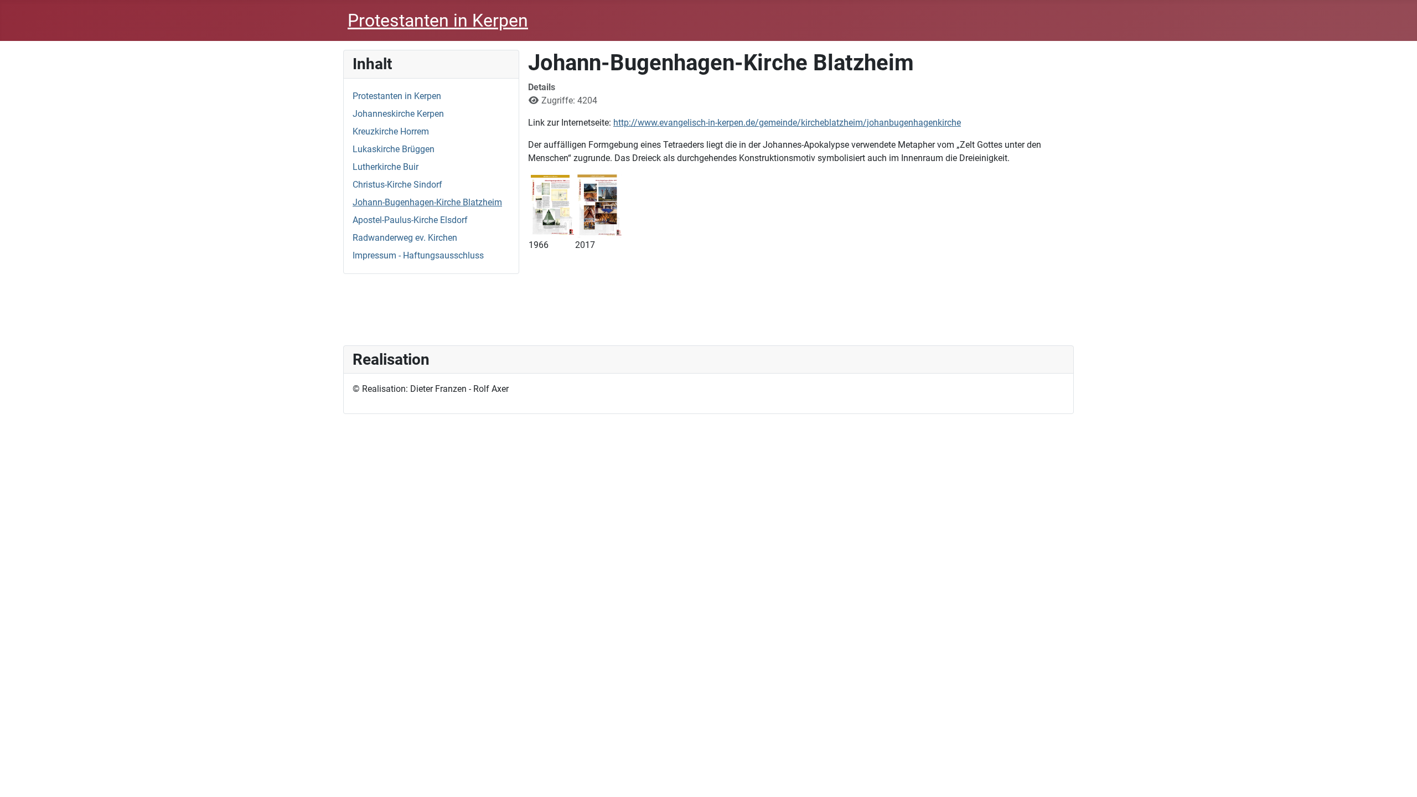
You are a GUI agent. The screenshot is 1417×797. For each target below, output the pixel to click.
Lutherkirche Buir (385, 167)
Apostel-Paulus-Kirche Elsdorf (410, 220)
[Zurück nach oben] (1397, 776)
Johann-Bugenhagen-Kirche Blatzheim (427, 202)
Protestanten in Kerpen (397, 96)
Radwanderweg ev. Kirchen (405, 237)
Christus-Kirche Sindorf (397, 184)
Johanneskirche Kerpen (398, 113)
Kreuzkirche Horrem (391, 131)
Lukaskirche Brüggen (394, 149)
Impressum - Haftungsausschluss (418, 255)
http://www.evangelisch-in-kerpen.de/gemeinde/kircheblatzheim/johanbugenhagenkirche (787, 122)
